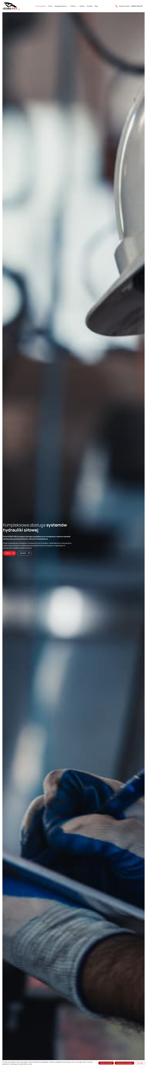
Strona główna (40, 6)
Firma (50, 6)
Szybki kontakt (130, 6)
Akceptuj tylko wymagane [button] (124, 1063)
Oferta (72, 6)
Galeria (82, 6)
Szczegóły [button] (140, 1063)
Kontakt (89, 6)
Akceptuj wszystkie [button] (106, 1063)
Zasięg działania (60, 6)
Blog (96, 6)
